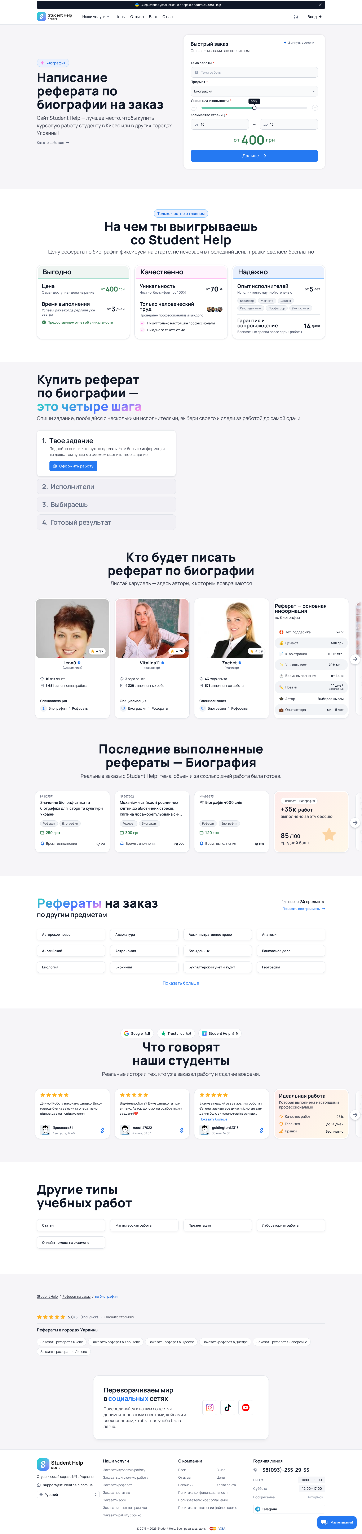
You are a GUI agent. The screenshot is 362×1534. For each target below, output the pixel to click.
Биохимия (123, 967)
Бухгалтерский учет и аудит (212, 967)
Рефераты (80, 708)
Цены (221, 1477)
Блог (182, 1470)
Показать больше (213, 1119)
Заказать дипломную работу (125, 1477)
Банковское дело (276, 951)
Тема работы (201, 63)
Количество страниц (208, 115)
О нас (221, 1470)
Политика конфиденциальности (203, 1492)
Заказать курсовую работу (124, 1470)
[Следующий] (355, 659)
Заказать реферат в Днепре (225, 1342)
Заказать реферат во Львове (63, 1351)
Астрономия (125, 951)
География (271, 967)
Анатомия (270, 934)
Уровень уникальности (210, 100)
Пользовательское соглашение (203, 1500)
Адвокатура (125, 934)
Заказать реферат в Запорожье (281, 1342)
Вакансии (185, 1485)
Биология (50, 967)
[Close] (320, 5)
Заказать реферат (117, 1485)
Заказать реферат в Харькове (116, 1342)
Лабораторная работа (280, 1225)
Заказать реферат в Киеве (61, 1342)
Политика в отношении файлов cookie (207, 1507)
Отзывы (184, 1477)
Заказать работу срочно (122, 1515)
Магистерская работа (133, 1225)
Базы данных (199, 951)
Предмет (198, 81)
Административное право (210, 934)
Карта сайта (226, 1485)
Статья (48, 1225)
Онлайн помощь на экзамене (65, 1242)
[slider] (254, 108)
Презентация (200, 1225)
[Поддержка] (296, 16)
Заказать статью (116, 1492)
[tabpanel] (254, 110)
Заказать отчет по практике (125, 1507)
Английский (52, 951)
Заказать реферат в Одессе (171, 1342)
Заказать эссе (114, 1500)
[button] (96, 16)
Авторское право (56, 934)
